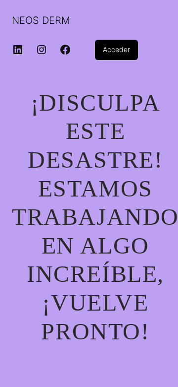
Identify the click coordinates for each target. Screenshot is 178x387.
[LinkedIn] (18, 50)
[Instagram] (41, 50)
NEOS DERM (41, 20)
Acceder (116, 49)
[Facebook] (65, 50)
